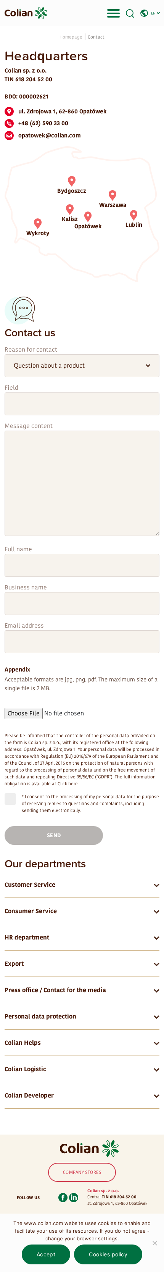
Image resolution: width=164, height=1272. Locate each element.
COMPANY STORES (82, 1172)
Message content (29, 426)
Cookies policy (108, 1254)
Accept (46, 1254)
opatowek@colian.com (49, 135)
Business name (26, 587)
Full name (18, 549)
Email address (24, 625)
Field (11, 388)
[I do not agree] (154, 1243)
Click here (68, 784)
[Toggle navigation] (113, 12)
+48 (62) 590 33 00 (43, 123)
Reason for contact (31, 349)
